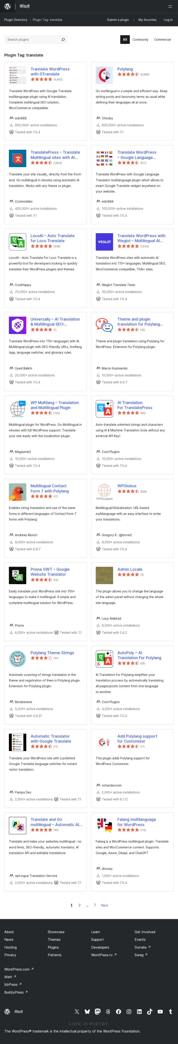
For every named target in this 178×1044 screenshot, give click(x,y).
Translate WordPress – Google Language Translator (137, 155)
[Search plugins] (63, 39)
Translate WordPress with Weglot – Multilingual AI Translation (141, 238)
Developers (100, 947)
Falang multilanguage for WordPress (136, 822)
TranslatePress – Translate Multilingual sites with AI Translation (55, 155)
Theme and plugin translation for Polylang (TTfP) (138, 322)
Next (104, 905)
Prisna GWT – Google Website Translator (50, 572)
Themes (54, 939)
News (8, 939)
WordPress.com (19, 969)
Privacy (10, 955)
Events (140, 939)
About (9, 932)
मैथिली (19, 1012)
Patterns (54, 955)
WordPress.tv (104, 955)
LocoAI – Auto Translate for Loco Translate (53, 238)
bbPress (13, 984)
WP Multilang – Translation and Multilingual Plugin (55, 405)
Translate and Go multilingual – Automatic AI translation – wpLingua (55, 822)
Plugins (53, 947)
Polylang (125, 69)
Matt (10, 977)
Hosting (10, 947)
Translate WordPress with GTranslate (50, 71)
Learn (95, 932)
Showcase (56, 932)
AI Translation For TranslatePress (134, 405)
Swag (141, 955)
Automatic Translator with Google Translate (51, 738)
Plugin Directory (15, 20)
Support (97, 939)
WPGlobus (127, 486)
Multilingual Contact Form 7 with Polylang (50, 488)
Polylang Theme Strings (52, 652)
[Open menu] (171, 6)
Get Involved (145, 932)
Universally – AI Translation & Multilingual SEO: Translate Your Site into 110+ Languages (55, 322)
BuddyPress (16, 992)
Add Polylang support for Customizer (137, 738)
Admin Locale (129, 569)
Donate (143, 947)
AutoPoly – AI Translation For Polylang (139, 655)
